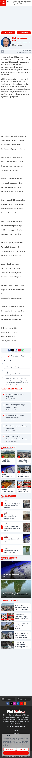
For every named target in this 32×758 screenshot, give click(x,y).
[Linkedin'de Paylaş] (16, 350)
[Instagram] (14, 703)
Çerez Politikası (9, 749)
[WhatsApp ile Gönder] (23, 350)
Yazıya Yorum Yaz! (17, 356)
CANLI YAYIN (7, 699)
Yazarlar (9, 32)
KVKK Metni (22, 749)
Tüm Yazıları (24, 32)
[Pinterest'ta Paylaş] (19, 350)
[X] (11, 703)
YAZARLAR (23, 699)
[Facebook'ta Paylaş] (9, 350)
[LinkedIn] (18, 703)
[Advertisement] (16, 18)
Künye (16, 731)
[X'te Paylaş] (12, 350)
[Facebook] (7, 703)
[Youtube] (21, 703)
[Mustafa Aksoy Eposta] (2, 51)
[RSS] (25, 703)
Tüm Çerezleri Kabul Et (16, 753)
